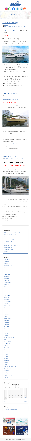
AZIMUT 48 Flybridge (10, 23)
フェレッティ (8, 341)
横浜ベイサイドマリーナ (10, 366)
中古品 (6, 354)
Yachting (7, 320)
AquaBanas (7, 259)
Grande (7, 284)
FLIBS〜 (7, 251)
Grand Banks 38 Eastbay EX (10, 99)
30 (25, 397)
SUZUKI (7, 314)
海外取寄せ (7, 371)
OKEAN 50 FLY (8, 237)
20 (15, 395)
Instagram (6, 8)
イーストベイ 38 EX (10, 93)
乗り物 (6, 358)
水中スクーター (8, 368)
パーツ (6, 339)
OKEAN (7, 303)
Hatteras (7, 286)
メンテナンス (8, 350)
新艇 (6, 364)
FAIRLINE (7, 276)
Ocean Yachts (8, 301)
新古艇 (6, 362)
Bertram (7, 268)
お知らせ (13, 26)
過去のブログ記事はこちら (11, 409)
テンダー (7, 335)
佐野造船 (7, 360)
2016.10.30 (6, 25)
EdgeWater (7, 274)
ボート (6, 345)
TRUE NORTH (8, 318)
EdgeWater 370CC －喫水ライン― (12, 245)
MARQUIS (7, 295)
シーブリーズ (17, 26)
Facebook (13, 8)
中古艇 (22, 26)
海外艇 (25, 26)
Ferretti (7, 278)
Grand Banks (13, 95)
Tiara (6, 316)
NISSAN (7, 299)
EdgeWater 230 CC (9, 247)
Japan (6, 291)
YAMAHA (7, 322)
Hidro (6, 289)
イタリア (7, 326)
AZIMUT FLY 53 (8, 241)
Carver (6, 270)
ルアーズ (7, 352)
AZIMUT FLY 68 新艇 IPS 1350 (11, 239)
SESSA (6, 310)
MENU (24, 8)
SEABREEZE (15, 3)
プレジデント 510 (9, 156)
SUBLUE (7, 312)
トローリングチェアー (10, 337)
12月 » (25, 401)
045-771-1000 (21, 8)
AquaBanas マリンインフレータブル (13, 232)
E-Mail (17, 8)
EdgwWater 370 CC (9, 249)
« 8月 (5, 401)
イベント (7, 329)
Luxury (6, 293)
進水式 (6, 377)
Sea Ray (7, 308)
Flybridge (9, 26)
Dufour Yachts (8, 272)
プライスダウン (8, 343)
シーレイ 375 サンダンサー (11, 234)
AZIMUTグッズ (8, 265)
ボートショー (8, 347)
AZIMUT (5, 26)
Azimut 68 (7, 263)
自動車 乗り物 (8, 375)
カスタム (7, 331)
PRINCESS (7, 305)
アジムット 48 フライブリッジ (10, 30)
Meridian (7, 297)
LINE (9, 8)
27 (15, 397)
